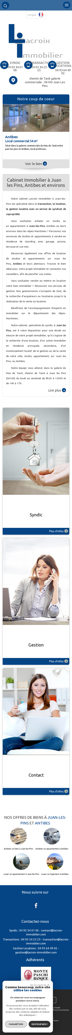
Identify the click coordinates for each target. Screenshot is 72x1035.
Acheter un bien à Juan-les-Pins (18, 849)
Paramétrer (16, 1024)
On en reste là (38, 984)
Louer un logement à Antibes (54, 874)
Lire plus (56, 390)
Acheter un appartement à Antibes (51, 849)
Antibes (17, 263)
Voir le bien (35, 164)
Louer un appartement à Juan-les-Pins (21, 874)
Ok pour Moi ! (39, 1024)
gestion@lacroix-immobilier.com (36, 952)
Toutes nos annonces (61, 1010)
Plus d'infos (58, 531)
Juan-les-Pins (37, 226)
